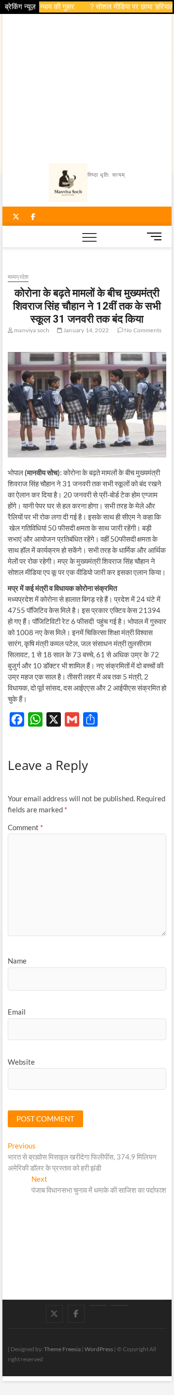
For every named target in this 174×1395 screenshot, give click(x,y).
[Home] (119, 1305)
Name (17, 960)
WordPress (99, 1349)
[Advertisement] (87, 86)
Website (21, 1061)
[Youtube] (97, 1305)
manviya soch (31, 330)
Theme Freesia (62, 1349)
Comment (25, 827)
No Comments (142, 330)
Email (17, 1011)
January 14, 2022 (85, 330)
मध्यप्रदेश (18, 276)
